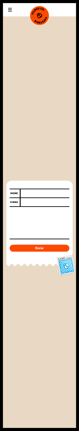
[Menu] (10, 10)
